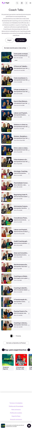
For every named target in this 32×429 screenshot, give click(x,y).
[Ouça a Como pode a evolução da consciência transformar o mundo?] (29, 426)
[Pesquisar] (17, 3)
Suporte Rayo (16, 416)
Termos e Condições (16, 403)
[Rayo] (16, 398)
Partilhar (22, 40)
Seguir (9, 40)
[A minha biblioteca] (21, 3)
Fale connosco (16, 409)
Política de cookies (16, 413)
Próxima (18, 336)
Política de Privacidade (16, 406)
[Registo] (26, 3)
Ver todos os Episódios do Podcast (16, 343)
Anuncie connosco (16, 419)
